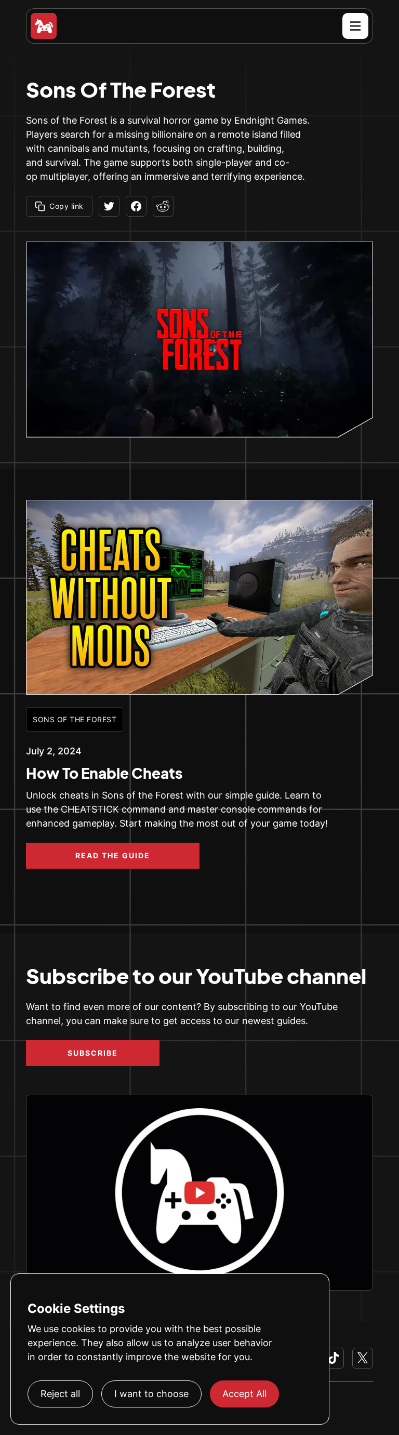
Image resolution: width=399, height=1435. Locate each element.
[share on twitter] (109, 206)
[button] (355, 26)
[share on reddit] (163, 206)
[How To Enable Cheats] (199, 597)
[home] (44, 26)
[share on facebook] (136, 206)
